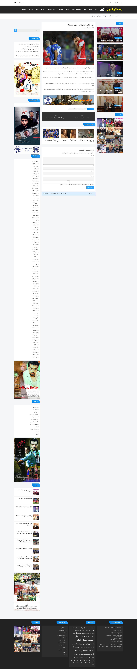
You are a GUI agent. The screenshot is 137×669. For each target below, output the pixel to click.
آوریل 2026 (35, 171)
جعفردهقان (76, 630)
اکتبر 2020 (35, 332)
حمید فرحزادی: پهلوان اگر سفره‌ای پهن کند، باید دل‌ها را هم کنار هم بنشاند (24, 532)
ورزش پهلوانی (85, 660)
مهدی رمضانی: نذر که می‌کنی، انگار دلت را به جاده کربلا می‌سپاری (24, 541)
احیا (93, 628)
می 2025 (36, 198)
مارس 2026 (35, 174)
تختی (73, 628)
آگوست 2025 (35, 191)
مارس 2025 (35, 203)
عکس (37, 9)
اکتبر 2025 (35, 186)
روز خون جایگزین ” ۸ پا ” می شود (82, 118)
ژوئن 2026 (35, 166)
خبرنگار (93, 636)
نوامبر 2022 (35, 271)
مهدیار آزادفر (81, 654)
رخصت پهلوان (81, 636)
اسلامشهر (90, 628)
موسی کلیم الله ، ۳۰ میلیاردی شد (69, 140)
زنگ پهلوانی (86, 644)
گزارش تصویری (34, 419)
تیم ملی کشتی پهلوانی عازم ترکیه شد (24, 548)
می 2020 (36, 345)
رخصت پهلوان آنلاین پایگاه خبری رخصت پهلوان (111, 10)
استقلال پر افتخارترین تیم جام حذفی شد (52, 141)
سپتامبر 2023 (35, 247)
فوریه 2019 (35, 357)
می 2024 (36, 227)
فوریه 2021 (35, 323)
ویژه (37, 434)
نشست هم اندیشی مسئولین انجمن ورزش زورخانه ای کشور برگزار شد (24, 557)
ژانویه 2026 (35, 178)
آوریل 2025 (35, 200)
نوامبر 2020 (35, 330)
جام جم (85, 630)
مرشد (87, 654)
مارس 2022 (35, 291)
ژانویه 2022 (35, 296)
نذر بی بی (76, 654)
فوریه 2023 (35, 264)
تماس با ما (108, 3)
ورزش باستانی (78, 657)
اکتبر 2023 (35, 244)
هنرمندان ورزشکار (34, 429)
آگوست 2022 (35, 279)
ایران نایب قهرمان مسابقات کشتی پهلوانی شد (28, 44)
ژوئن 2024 (35, 225)
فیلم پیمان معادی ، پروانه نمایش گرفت (29, 49)
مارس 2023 (35, 262)
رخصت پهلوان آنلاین (85, 640)
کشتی (80, 662)
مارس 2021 (35, 320)
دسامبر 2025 (35, 181)
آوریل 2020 (35, 347)
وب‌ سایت (92, 176)
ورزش (82, 657)
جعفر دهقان (81, 630)
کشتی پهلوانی (76, 662)
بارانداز (87, 628)
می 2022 (36, 286)
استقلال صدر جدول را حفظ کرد (31, 46)
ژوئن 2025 (35, 196)
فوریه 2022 (35, 293)
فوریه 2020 (35, 352)
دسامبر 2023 (35, 240)
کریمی (83, 662)
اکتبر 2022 (35, 274)
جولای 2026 (35, 164)
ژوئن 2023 (35, 254)
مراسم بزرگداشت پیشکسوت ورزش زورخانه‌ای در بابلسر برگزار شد (24, 566)
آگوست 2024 (35, 220)
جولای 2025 (35, 193)
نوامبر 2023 (35, 242)
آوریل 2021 (35, 318)
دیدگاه (92, 156)
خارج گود (31, 9)
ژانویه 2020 (35, 355)
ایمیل (92, 171)
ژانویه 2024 (35, 237)
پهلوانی (89, 663)
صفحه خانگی (119, 16)
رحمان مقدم (89, 636)
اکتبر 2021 (35, 303)
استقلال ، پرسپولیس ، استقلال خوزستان (77, 109)
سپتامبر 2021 (35, 306)
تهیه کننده (90, 630)
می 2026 (36, 169)
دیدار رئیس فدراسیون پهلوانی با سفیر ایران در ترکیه (27, 55)
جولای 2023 (35, 252)
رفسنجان (91, 644)
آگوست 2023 (35, 249)
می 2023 (36, 257)
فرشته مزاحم (86, 650)
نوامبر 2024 (35, 213)
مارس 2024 (35, 232)
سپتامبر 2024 (35, 218)
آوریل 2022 (35, 288)
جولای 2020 (35, 340)
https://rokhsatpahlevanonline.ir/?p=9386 (54, 194)
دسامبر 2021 (35, 298)
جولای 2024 (35, 222)
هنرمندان (61, 9)
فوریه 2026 (35, 176)
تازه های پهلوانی (118, 38)
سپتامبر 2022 (35, 276)
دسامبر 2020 (35, 328)
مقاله (85, 9)
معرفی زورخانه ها (34, 424)
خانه (96, 9)
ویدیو (42, 9)
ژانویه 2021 (35, 325)
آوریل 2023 (35, 259)
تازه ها (90, 9)
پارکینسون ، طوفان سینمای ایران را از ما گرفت (86, 141)
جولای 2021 (35, 310)
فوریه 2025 (35, 205)
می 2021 (36, 315)
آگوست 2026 (35, 161)
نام (93, 166)
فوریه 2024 (35, 235)
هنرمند (92, 657)
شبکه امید (85, 647)
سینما (89, 647)
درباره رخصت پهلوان (118, 3)
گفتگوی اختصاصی (76, 9)
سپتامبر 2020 (35, 335)
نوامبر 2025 (35, 183)
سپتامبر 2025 (35, 188)
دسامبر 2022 (35, 269)
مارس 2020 (35, 350)
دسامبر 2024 (35, 210)
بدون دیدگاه (84, 28)
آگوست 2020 (35, 337)
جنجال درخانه (84, 633)
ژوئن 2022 (35, 284)
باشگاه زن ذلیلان (78, 628)
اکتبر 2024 (35, 215)
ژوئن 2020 (35, 342)
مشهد (84, 654)
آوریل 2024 (35, 230)
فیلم (80, 651)
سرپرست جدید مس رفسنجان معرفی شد (55, 118)
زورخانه (67, 9)
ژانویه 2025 (35, 208)
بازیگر (84, 628)
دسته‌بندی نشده (34, 417)
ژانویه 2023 (35, 266)
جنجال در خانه (90, 633)
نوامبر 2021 (35, 301)
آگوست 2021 (35, 308)
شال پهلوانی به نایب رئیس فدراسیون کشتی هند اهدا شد (24, 516)
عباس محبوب (80, 647)
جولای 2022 (35, 281)
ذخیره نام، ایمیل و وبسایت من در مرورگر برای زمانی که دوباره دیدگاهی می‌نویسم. (77, 184)
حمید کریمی (76, 633)
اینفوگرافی (23, 9)
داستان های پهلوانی (51, 9)
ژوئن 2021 (35, 313)
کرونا (86, 663)
